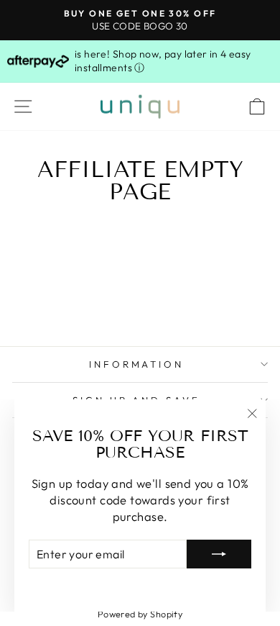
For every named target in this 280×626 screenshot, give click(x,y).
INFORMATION (137, 364)
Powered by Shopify (140, 614)
